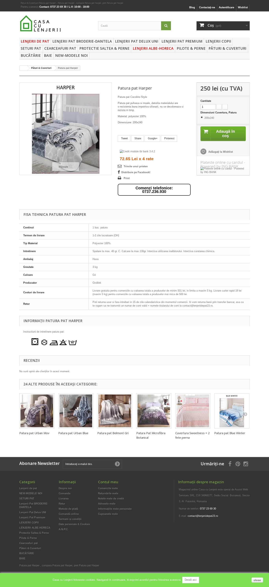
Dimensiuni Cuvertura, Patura (218, 112)
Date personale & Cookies (74, 524)
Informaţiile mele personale (115, 508)
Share (137, 138)
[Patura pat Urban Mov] (36, 410)
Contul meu (108, 482)
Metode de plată (68, 508)
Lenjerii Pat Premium (181, 41)
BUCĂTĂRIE (31, 55)
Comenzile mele (108, 488)
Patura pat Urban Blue (73, 433)
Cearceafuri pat (60, 48)
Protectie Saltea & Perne (104, 48)
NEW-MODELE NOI (71, 55)
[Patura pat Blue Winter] (231, 410)
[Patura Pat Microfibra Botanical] (153, 410)
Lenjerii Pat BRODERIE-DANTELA (82, 41)
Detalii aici (191, 579)
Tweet (124, 138)
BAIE (48, 55)
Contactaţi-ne (207, 7)
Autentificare (226, 7)
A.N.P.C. (64, 529)
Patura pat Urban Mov (34, 433)
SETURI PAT (31, 48)
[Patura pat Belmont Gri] (114, 410)
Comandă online (69, 513)
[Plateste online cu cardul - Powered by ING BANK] (223, 170)
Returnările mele (108, 493)
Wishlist (243, 7)
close (257, 580)
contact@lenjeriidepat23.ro (203, 515)
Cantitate (205, 100)
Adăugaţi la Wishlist (220, 151)
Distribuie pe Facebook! (135, 172)
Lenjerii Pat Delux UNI (136, 41)
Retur (62, 503)
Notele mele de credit (111, 498)
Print (127, 178)
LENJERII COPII (218, 41)
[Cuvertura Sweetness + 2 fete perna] (192, 410)
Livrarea (64, 498)
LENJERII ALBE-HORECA (153, 48)
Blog (192, 7)
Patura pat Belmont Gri (113, 433)
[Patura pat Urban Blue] (75, 410)
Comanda (64, 493)
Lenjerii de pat (35, 41)
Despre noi (65, 488)
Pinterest (168, 138)
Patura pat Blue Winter (229, 433)
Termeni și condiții (70, 519)
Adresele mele (106, 503)
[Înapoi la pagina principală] (23, 68)
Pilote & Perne (191, 48)
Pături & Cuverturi (29, 3)
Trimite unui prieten (136, 166)
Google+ (152, 138)
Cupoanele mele (108, 513)
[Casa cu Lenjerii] (55, 23)
